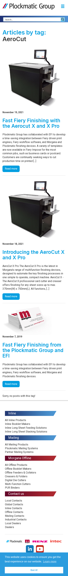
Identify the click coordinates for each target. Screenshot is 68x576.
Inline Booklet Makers (17, 424)
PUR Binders (12, 487)
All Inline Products (15, 420)
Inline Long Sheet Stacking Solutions (26, 431)
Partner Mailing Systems (19, 452)
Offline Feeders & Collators (20, 472)
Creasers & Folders (16, 476)
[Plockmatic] (28, 6)
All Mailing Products (16, 444)
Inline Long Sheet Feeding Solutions (26, 427)
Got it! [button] (34, 570)
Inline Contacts (13, 508)
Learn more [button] (49, 561)
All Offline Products (16, 465)
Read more (11, 168)
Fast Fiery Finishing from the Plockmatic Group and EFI (32, 350)
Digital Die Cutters (15, 480)
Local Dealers (13, 523)
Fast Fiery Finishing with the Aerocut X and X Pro (31, 123)
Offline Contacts (14, 512)
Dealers (9, 527)
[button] (63, 6)
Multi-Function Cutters (18, 484)
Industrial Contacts (16, 519)
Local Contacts (13, 500)
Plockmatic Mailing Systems (21, 448)
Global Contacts (14, 504)
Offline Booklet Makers (18, 468)
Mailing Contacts (14, 515)
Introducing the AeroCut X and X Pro (33, 254)
